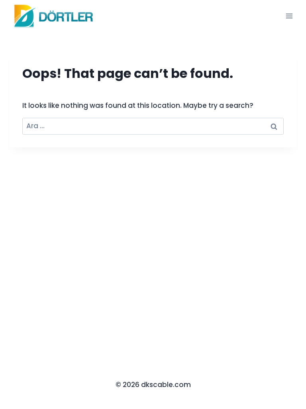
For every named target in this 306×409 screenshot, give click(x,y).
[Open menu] (289, 16)
